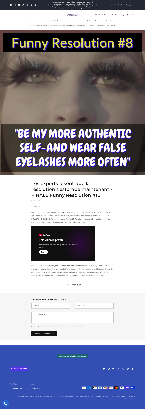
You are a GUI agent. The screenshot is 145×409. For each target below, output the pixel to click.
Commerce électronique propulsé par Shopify (41, 396)
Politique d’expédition (118, 396)
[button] (46, 20)
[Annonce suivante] (96, 5)
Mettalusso (24, 396)
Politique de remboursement (65, 396)
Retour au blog (74, 284)
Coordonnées (131, 396)
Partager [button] (37, 207)
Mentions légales (130, 399)
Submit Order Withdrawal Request (72, 356)
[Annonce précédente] (48, 5)
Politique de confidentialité (84, 396)
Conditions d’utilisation (102, 396)
